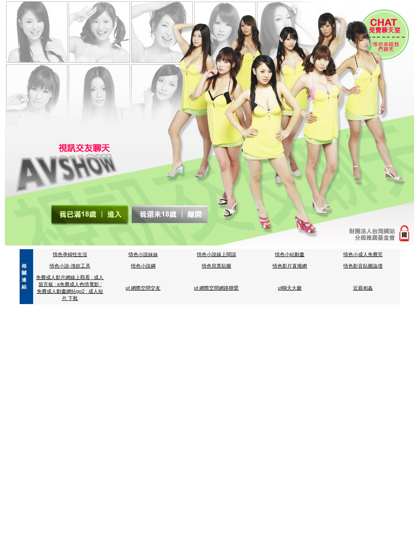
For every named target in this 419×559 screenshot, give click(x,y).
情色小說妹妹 (143, 254)
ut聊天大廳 (290, 288)
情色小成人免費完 (363, 254)
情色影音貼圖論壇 (363, 266)
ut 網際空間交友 (143, 288)
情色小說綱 (143, 266)
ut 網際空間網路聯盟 (216, 288)
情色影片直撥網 (290, 266)
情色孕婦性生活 (70, 254)
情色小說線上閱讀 (216, 254)
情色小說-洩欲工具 (70, 266)
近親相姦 (363, 288)
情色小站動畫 (289, 254)
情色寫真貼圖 (216, 266)
